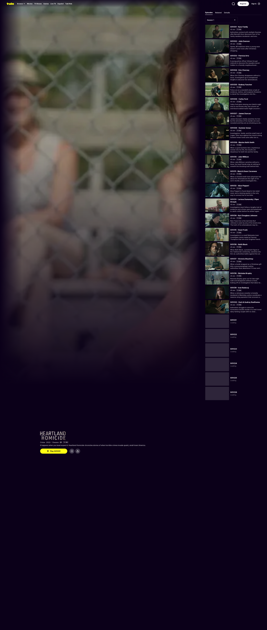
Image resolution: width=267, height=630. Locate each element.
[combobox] (221, 20)
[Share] (77, 451)
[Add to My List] (71, 451)
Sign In (253, 4)
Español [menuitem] (61, 4)
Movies (30, 4)
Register (243, 4)
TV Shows (38, 4)
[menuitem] (21, 4)
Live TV (53, 4)
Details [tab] (227, 13)
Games (46, 4)
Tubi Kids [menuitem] (68, 4)
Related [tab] (218, 13)
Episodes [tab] (209, 12)
